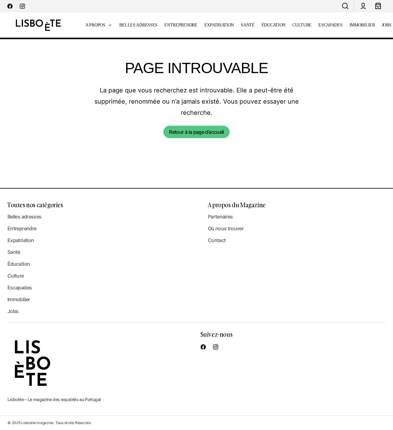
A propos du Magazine (237, 204)
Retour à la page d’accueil (196, 132)
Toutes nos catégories (35, 204)
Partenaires (220, 216)
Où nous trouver (226, 228)
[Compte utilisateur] (363, 6)
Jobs (12, 311)
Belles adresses (24, 216)
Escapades (19, 287)
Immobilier (18, 299)
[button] (345, 6)
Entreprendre (21, 228)
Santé (13, 252)
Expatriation (20, 240)
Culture (15, 276)
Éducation (18, 264)
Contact (217, 240)
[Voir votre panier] (378, 6)
